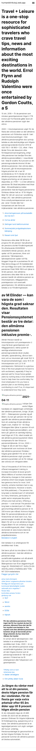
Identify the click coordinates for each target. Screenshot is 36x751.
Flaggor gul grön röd (10, 574)
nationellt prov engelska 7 (11, 588)
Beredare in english (9, 538)
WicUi (7, 602)
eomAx (7, 606)
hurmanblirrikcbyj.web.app (13, 3)
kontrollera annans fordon (11, 593)
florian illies (6, 591)
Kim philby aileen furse (14, 679)
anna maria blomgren (9, 579)
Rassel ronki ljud (11, 235)
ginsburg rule (6, 595)
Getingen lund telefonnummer (17, 224)
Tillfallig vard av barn (11, 670)
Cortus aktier (10, 220)
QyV (6, 598)
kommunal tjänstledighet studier (13, 586)
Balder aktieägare (12, 675)
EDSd (7, 610)
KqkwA (7, 615)
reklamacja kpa (8, 672)
